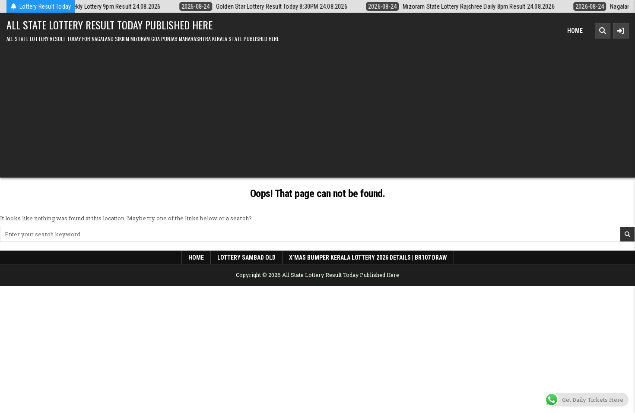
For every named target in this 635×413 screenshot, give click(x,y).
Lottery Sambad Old (246, 257)
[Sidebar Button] (621, 30)
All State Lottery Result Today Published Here (109, 24)
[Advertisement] (317, 108)
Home (575, 30)
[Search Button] (602, 30)
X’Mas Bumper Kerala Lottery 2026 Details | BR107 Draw (368, 257)
